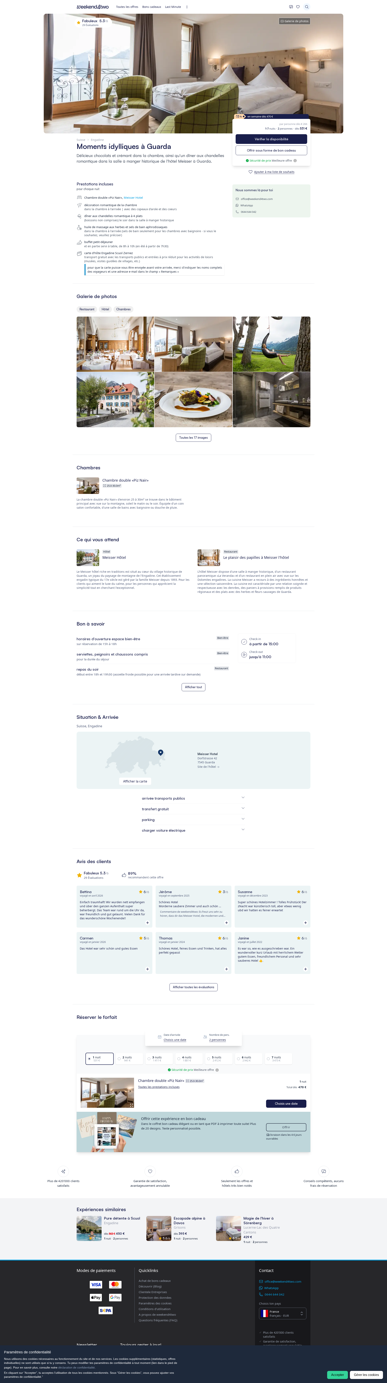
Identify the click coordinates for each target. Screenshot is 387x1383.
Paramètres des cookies (155, 1303)
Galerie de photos (297, 21)
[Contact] (291, 6)
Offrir (286, 1127)
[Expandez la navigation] (188, 7)
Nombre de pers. (219, 1035)
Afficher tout (193, 687)
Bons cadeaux (151, 7)
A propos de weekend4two (157, 1314)
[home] (93, 6)
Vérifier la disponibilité (271, 139)
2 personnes (217, 1040)
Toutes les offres (127, 7)
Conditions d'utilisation (155, 1309)
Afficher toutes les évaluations (193, 987)
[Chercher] (306, 6)
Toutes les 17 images (193, 438)
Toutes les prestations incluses (159, 1087)
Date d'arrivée (172, 1035)
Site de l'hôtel (207, 767)
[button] (107, 1093)
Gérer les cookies (366, 1375)
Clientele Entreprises (153, 1292)
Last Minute (173, 7)
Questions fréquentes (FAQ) (158, 1320)
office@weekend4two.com (257, 199)
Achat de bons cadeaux (155, 1281)
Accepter (337, 1375)
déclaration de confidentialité (76, 1367)
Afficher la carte (135, 781)
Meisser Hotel (133, 197)
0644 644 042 (248, 212)
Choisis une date (175, 1040)
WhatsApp (246, 205)
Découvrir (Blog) (150, 1286)
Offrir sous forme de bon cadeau (271, 150)
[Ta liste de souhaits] (298, 6)
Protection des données (155, 1298)
